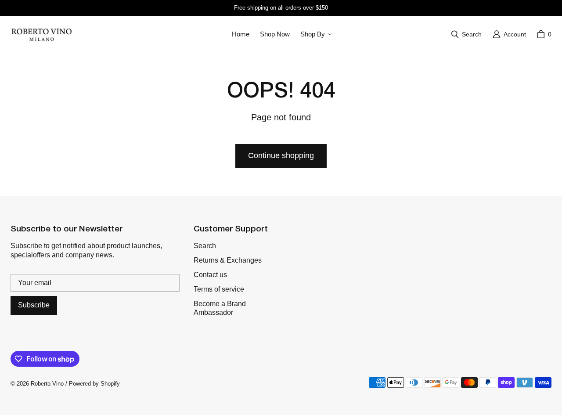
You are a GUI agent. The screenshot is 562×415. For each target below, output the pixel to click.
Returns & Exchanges (228, 260)
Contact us (210, 274)
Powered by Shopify (94, 383)
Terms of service (219, 289)
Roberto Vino (47, 383)
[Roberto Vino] (41, 34)
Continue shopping (281, 155)
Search (205, 245)
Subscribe (34, 305)
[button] (315, 34)
